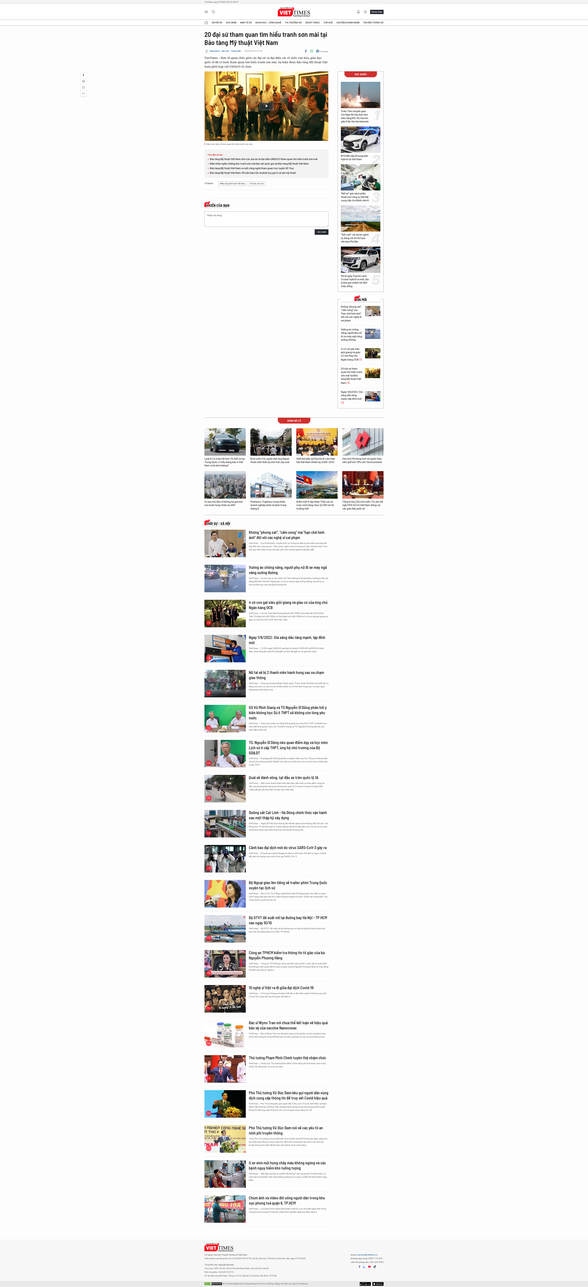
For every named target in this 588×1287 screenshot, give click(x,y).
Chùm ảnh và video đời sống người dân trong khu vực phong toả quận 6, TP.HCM (287, 1200)
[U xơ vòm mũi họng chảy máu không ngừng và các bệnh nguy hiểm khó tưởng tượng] (225, 1174)
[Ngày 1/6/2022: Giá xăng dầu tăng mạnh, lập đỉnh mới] (372, 396)
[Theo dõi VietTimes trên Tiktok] (374, 1266)
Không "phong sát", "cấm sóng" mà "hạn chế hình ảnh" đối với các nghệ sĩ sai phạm (351, 313)
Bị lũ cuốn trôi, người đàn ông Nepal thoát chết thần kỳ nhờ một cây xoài (269, 460)
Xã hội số (217, 22)
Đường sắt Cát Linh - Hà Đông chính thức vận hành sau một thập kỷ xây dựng (288, 815)
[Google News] (322, 51)
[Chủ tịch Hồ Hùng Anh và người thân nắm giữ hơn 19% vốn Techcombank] (363, 442)
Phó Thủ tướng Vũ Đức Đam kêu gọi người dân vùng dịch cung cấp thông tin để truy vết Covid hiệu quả (288, 1095)
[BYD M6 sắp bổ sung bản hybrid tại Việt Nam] (360, 139)
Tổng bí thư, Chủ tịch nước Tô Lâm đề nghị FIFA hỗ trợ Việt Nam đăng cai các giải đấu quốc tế (362, 505)
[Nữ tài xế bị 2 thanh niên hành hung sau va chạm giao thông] (225, 683)
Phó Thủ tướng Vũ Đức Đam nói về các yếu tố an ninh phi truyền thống (286, 1130)
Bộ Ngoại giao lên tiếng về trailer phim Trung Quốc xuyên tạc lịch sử (288, 885)
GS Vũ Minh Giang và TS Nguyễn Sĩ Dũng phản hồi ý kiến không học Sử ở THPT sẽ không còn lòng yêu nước (288, 712)
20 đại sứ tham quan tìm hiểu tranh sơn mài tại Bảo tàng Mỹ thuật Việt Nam (351, 375)
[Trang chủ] (206, 23)
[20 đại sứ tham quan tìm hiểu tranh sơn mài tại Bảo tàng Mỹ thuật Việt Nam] (372, 373)
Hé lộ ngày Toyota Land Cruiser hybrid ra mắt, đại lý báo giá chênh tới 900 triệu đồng (355, 281)
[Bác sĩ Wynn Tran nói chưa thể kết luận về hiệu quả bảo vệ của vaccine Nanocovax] (225, 1034)
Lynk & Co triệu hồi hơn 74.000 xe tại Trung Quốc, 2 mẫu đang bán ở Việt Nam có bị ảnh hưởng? (224, 462)
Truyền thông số (373, 22)
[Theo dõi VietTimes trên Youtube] (369, 1266)
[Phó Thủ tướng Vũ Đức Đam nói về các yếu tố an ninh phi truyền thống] (225, 1139)
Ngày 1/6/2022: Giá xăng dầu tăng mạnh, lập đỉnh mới (352, 395)
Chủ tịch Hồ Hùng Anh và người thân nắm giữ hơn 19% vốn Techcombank (362, 460)
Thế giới (328, 22)
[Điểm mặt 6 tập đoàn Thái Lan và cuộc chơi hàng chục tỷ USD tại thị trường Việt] (317, 485)
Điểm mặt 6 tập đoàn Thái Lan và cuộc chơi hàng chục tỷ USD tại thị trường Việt (315, 505)
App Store (365, 1284)
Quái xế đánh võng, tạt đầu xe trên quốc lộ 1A (283, 777)
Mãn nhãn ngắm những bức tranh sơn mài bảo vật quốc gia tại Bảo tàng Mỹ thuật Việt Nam (259, 163)
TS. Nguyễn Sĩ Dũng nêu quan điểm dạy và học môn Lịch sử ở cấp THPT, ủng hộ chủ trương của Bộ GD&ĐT (288, 747)
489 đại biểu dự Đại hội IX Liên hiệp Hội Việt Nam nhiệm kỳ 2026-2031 (315, 460)
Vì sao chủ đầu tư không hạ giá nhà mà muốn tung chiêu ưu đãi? (223, 503)
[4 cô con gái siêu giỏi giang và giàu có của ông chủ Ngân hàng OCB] (372, 353)
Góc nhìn (231, 22)
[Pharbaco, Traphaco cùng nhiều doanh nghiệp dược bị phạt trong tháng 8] (271, 485)
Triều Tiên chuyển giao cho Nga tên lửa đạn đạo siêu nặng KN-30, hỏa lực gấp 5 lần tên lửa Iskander (355, 116)
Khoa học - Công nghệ (268, 22)
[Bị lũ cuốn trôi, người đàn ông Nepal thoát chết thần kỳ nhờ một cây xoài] (271, 442)
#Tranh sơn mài (257, 183)
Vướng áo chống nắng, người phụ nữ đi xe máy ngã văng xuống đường (351, 334)
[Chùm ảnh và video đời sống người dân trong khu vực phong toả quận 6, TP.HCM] (225, 1209)
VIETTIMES (294, 12)
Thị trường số (293, 22)
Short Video (312, 22)
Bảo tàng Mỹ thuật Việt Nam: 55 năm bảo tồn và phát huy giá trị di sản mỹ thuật (253, 172)
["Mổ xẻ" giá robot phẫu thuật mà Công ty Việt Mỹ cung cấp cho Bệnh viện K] (360, 177)
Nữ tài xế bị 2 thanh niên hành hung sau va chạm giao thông (286, 675)
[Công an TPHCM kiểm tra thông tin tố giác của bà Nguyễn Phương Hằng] (225, 964)
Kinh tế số (246, 22)
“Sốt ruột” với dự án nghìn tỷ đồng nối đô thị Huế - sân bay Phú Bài (355, 238)
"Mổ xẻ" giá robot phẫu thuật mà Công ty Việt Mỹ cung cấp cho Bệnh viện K (355, 197)
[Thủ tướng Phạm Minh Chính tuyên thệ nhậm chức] (225, 1069)
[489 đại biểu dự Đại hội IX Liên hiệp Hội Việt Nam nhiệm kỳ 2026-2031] (317, 442)
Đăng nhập (376, 12)
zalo (364, 1266)
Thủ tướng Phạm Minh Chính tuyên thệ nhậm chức (287, 1057)
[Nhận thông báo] (358, 12)
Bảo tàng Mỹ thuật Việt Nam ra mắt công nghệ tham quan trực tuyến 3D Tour (252, 168)
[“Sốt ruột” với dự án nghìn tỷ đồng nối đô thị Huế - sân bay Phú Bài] (360, 218)
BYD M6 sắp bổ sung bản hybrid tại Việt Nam (354, 157)
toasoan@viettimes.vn (367, 1255)
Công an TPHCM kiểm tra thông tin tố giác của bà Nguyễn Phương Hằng (287, 955)
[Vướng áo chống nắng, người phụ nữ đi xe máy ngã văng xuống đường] (372, 334)
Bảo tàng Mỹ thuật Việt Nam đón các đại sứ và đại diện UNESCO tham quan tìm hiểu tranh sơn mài (264, 159)
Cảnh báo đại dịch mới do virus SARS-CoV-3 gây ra (288, 847)
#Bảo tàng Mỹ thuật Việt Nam (232, 183)
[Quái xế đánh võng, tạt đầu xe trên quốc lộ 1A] (225, 788)
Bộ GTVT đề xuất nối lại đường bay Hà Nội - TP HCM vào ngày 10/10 (288, 920)
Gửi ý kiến (321, 232)
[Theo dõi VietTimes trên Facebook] (359, 1266)
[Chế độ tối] (365, 12)
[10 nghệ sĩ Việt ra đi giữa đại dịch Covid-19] (225, 999)
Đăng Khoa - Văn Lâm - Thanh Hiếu (225, 51)
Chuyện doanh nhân (348, 22)
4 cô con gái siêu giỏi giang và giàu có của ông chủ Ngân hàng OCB (350, 354)
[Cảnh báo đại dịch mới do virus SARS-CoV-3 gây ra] (225, 858)
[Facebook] (305, 51)
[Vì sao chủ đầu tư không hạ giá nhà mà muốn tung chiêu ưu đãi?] (225, 485)
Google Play (378, 1284)
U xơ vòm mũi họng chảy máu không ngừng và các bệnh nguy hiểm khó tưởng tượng (287, 1165)
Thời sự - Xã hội (218, 523)
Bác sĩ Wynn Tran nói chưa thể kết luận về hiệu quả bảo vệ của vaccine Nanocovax (288, 1025)
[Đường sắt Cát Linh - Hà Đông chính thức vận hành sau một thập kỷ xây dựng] (225, 823)
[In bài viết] (311, 51)
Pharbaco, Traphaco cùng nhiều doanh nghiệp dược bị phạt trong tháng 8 (268, 505)
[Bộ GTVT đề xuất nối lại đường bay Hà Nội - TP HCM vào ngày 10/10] (225, 929)
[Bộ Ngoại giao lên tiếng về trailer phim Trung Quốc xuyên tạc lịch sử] (225, 894)
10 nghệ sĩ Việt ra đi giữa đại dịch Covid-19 (281, 987)
